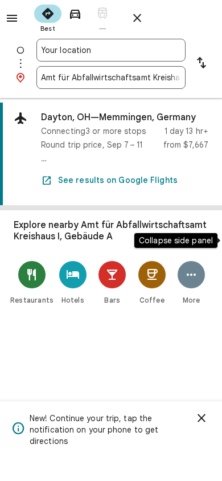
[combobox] (111, 50)
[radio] (47, 17)
